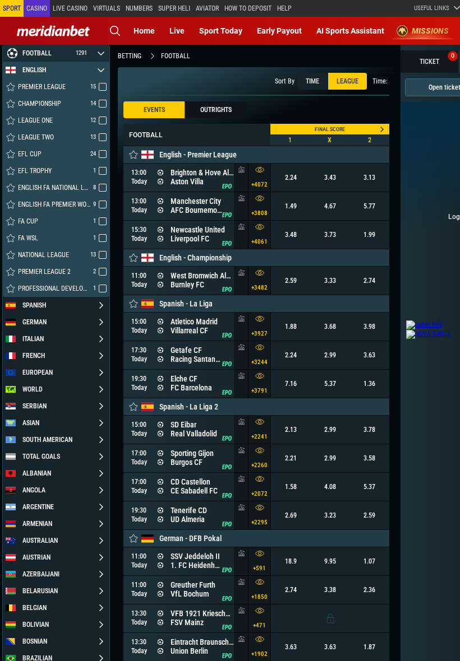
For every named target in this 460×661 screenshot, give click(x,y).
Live (177, 30)
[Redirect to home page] (53, 31)
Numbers (139, 8)
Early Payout (279, 30)
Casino (36, 8)
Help (284, 8)
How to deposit (248, 8)
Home (144, 30)
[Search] (115, 30)
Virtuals (106, 8)
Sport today (220, 30)
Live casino (70, 8)
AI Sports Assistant (350, 30)
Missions (430, 30)
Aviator (207, 8)
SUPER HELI (174, 8)
